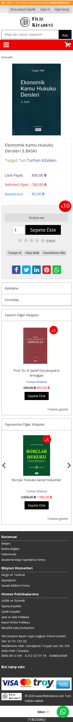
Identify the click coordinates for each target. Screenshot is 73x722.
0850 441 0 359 (11, 656)
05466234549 (58, 656)
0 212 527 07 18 (35, 656)
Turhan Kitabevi (36, 382)
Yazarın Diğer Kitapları (22, 315)
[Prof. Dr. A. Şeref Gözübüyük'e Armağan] (36, 328)
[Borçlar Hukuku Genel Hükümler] (36, 437)
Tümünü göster (57, 409)
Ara (65, 35)
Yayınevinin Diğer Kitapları (25, 424)
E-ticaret (30, 711)
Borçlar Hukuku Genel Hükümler (36, 480)
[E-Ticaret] (43, 711)
